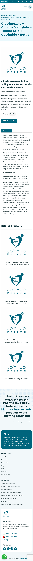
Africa (5, 422)
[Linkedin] (31, 1)
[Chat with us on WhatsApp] (4, 556)
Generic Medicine (6, 489)
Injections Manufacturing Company (12, 495)
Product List (4, 463)
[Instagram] (27, 1)
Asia (13, 422)
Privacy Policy (5, 475)
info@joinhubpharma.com (12, 540)
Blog (2, 466)
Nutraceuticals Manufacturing (10, 486)
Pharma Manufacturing (8, 498)
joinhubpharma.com (24, 559)
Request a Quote (9, 121)
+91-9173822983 (12, 534)
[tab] (6, 130)
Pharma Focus (5, 501)
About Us (4, 457)
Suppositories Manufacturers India (11, 492)
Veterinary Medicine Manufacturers (12, 504)
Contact (4, 472)
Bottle (15, 15)
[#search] (30, 7)
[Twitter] (22, 1)
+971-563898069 (12, 537)
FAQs (2, 469)
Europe (20, 422)
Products (9, 15)
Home (3, 15)
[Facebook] (18, 1)
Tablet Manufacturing (8, 483)
